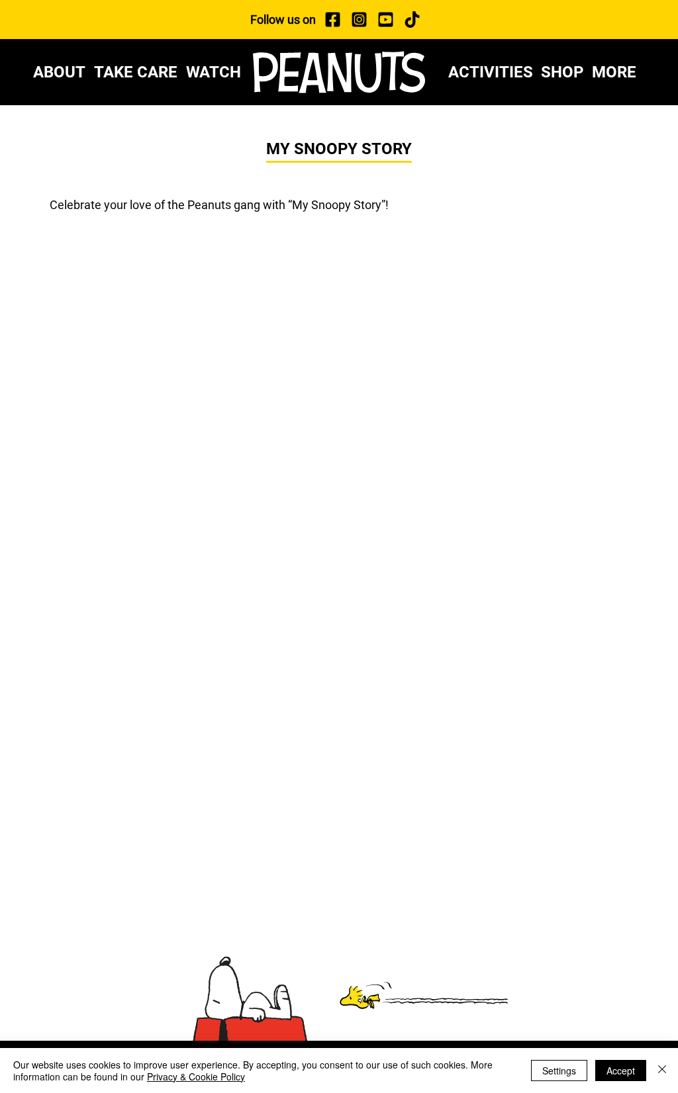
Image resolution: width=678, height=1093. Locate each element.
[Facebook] (332, 19)
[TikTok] (412, 19)
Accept (620, 1070)
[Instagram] (359, 19)
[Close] (662, 1070)
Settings (559, 1070)
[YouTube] (385, 19)
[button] (618, 72)
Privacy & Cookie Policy (196, 1076)
